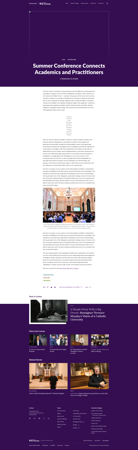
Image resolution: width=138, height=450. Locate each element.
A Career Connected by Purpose (37, 350)
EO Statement (45, 445)
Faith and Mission (46, 280)
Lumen (86, 287)
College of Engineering (96, 417)
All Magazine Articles (77, 421)
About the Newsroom (87, 440)
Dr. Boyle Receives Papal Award (58, 350)
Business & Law (60, 416)
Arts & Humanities (61, 410)
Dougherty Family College (97, 428)
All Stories (75, 427)
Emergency (67, 445)
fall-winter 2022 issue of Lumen (69, 268)
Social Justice (76, 410)
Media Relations (105, 440)
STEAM (59, 427)
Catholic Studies (46, 277)
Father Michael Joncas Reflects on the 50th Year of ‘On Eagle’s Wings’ (89, 394)
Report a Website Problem (34, 445)
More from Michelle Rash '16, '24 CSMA (69, 287)
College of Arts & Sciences (48, 274)
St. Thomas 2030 (76, 416)
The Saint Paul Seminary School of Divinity (99, 432)
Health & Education (61, 424)
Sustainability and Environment (80, 413)
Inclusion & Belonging (62, 419)
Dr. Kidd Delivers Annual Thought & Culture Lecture (78, 351)
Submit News (97, 440)
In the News (100, 3)
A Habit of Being (99, 350)
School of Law (94, 423)
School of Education (95, 420)
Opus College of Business (98, 414)
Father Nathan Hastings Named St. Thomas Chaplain (46, 393)
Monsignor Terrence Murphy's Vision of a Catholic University (88, 314)
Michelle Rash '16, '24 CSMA (70, 78)
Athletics (59, 413)
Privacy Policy (60, 445)
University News (76, 419)
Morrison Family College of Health (98, 426)
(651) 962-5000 (32, 414)
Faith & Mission (60, 421)
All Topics (75, 424)
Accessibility (52, 445)
